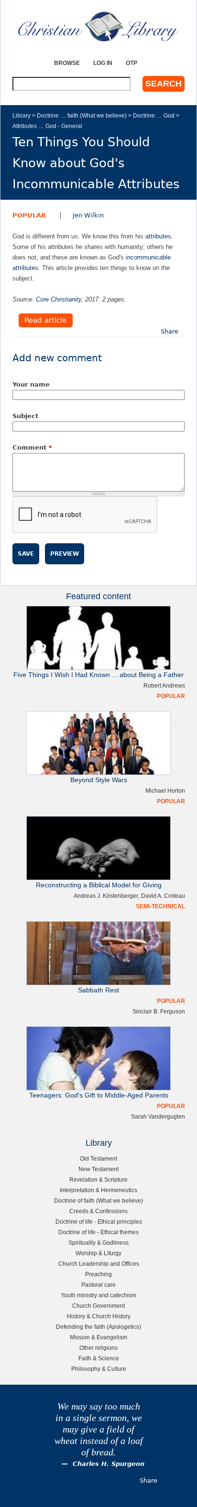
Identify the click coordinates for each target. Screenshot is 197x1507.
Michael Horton (165, 790)
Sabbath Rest (98, 990)
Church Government (98, 1305)
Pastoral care (98, 1284)
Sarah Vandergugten (158, 1116)
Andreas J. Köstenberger (106, 896)
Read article (45, 320)
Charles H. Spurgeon (108, 1463)
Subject (25, 416)
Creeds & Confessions (98, 1211)
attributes (158, 236)
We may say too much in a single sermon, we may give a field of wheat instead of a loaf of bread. (99, 1429)
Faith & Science (98, 1358)
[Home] (98, 26)
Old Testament (98, 1158)
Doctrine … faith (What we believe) (82, 115)
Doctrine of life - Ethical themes (98, 1232)
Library (21, 115)
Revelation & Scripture (98, 1179)
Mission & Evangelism (98, 1337)
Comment (32, 447)
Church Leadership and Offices (98, 1263)
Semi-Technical (160, 906)
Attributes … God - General (47, 126)
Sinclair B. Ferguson (158, 1011)
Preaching (98, 1274)
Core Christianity (58, 299)
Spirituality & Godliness (98, 1242)
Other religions (98, 1348)
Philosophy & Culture (98, 1369)
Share (169, 331)
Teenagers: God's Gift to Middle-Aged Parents (98, 1095)
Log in (102, 63)
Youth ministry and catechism (98, 1295)
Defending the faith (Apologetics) (98, 1327)
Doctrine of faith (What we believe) (98, 1200)
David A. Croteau (163, 896)
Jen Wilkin (88, 215)
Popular (29, 215)
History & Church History (99, 1316)
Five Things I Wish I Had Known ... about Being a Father (98, 674)
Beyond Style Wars (98, 780)
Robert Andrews (164, 685)
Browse (67, 63)
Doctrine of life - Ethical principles (98, 1221)
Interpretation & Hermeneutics (98, 1190)
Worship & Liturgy (98, 1253)
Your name (31, 384)
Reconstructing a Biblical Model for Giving (99, 885)
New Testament (98, 1169)
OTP (131, 63)
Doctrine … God (154, 115)
